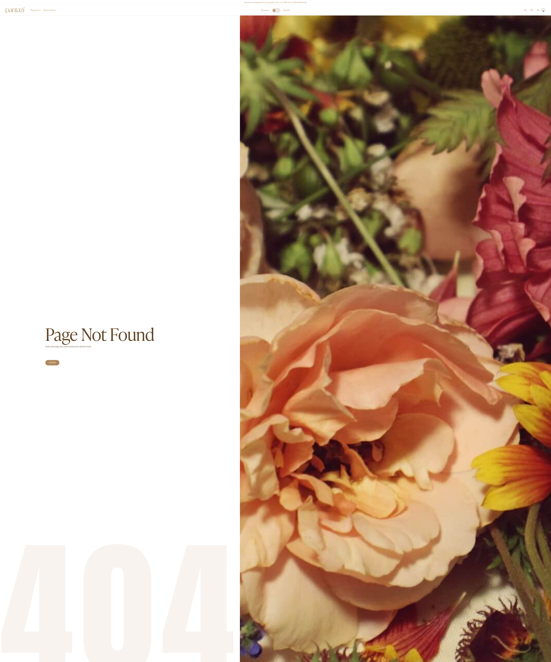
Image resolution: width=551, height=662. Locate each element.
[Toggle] (276, 10)
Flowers (265, 10)
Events (286, 10)
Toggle (276, 10)
